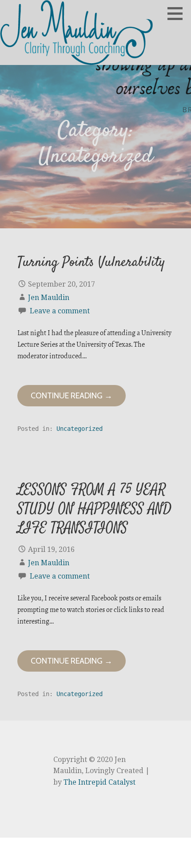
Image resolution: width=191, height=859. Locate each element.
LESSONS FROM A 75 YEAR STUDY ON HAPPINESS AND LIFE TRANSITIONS (94, 509)
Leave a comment (60, 311)
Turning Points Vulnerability (91, 262)
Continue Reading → (71, 396)
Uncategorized (79, 428)
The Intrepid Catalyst (99, 782)
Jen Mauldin (48, 297)
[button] (178, 13)
